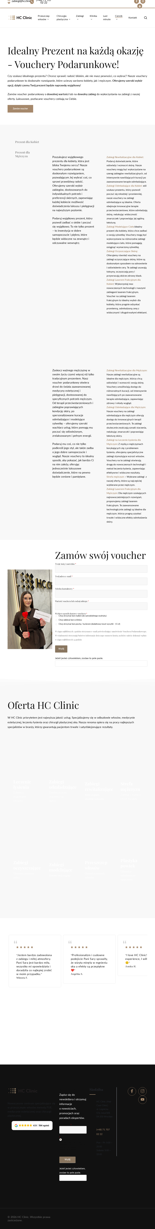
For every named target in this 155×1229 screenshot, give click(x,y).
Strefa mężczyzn (115, 477)
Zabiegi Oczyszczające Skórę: (122, 251)
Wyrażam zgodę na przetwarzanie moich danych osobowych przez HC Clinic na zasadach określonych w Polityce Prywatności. (72, 1145)
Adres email (65, 1124)
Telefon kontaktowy (64, 588)
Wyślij (61, 649)
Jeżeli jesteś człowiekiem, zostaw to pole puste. (79, 658)
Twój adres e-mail (64, 576)
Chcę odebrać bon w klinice (70, 620)
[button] (20, 109)
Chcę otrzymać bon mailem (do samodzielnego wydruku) (82, 616)
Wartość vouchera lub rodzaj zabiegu (72, 601)
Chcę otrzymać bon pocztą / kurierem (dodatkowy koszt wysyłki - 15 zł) (89, 624)
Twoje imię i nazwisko (65, 564)
